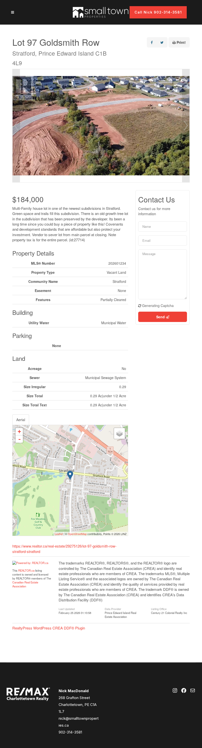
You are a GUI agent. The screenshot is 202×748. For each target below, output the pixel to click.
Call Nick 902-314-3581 (158, 12)
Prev (16, 125)
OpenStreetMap (77, 534)
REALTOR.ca (26, 570)
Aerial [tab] (20, 419)
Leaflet (59, 534)
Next (185, 125)
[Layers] (119, 433)
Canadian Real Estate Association (25, 584)
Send (161, 316)
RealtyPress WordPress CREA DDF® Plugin (48, 627)
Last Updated (67, 608)
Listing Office (159, 608)
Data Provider (113, 608)
